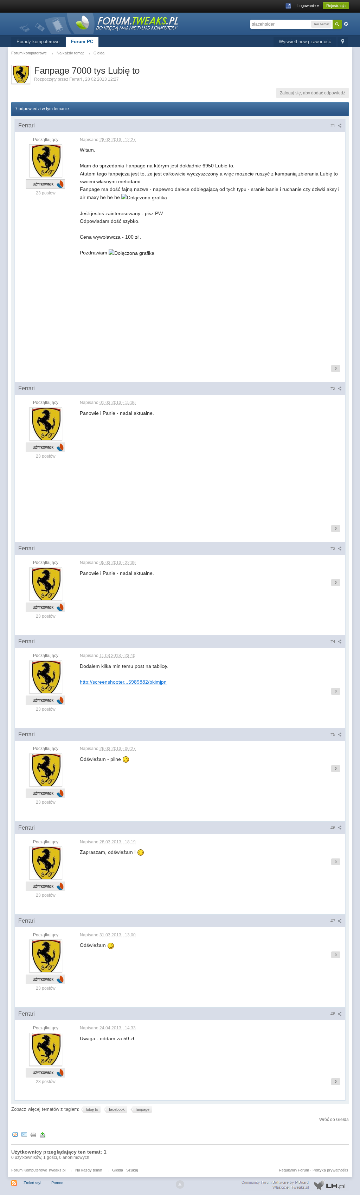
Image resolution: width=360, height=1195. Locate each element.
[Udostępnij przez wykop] (15, 1134)
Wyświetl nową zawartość (305, 41)
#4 (333, 641)
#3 (333, 548)
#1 (333, 125)
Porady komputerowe (38, 41)
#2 (333, 388)
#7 (333, 920)
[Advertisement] (211, 306)
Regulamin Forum (294, 1170)
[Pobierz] (42, 1134)
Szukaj (132, 1170)
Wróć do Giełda (334, 1119)
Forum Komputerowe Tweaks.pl (38, 1170)
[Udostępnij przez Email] (24, 1134)
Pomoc (57, 1183)
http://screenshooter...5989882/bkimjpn (123, 682)
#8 (333, 1013)
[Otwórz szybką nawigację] (343, 42)
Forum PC (82, 41)
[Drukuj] (33, 1134)
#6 (333, 827)
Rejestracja (336, 6)
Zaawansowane (346, 24)
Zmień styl (32, 1183)
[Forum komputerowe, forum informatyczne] (99, 22)
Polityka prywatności (330, 1170)
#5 (333, 734)
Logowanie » (308, 6)
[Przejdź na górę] (180, 1184)
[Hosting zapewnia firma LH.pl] (295, 1185)
